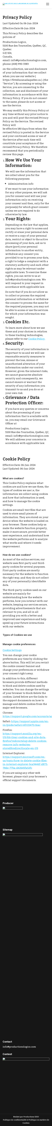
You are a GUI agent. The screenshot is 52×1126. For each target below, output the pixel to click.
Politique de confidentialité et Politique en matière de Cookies (26, 1121)
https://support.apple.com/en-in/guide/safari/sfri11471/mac (26, 723)
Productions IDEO (31, 1117)
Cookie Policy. (36, 338)
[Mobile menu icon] (47, 4)
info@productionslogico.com (19, 1047)
